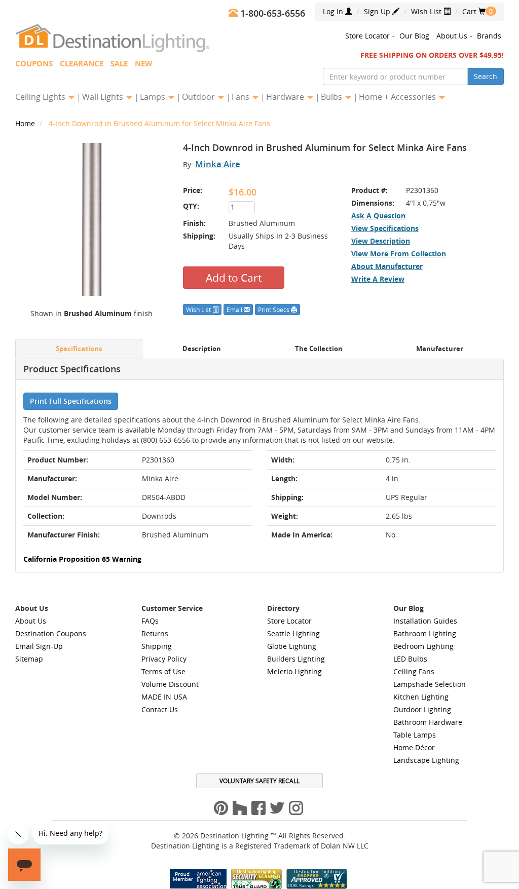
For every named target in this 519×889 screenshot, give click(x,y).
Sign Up (378, 11)
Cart (474, 11)
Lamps (153, 96)
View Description (380, 241)
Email (235, 309)
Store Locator (367, 36)
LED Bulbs (410, 659)
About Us (451, 36)
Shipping (156, 646)
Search (485, 76)
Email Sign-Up (39, 646)
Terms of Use (163, 671)
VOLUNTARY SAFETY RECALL (259, 781)
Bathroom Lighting (424, 633)
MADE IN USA (164, 697)
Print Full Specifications (71, 401)
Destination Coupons (50, 633)
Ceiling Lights (41, 96)
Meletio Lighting (294, 671)
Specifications (79, 348)
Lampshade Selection (429, 684)
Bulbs (332, 96)
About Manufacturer (387, 266)
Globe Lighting (291, 646)
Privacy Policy (164, 659)
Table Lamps (414, 735)
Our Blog (414, 36)
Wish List (427, 11)
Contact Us (159, 709)
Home (26, 123)
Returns (154, 633)
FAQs (150, 621)
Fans (241, 96)
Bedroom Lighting (423, 646)
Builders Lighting (296, 659)
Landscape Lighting (426, 760)
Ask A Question (378, 215)
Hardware (286, 96)
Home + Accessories (398, 96)
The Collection (319, 348)
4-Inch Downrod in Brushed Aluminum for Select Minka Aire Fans (159, 123)
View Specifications (385, 228)
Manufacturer (439, 348)
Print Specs (274, 309)
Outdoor (199, 96)
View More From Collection (398, 253)
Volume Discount (170, 684)
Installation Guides (425, 621)
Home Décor (414, 747)
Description (201, 348)
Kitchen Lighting (421, 697)
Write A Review (377, 279)
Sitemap (29, 659)
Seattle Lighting (293, 633)
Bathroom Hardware (427, 722)
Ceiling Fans (413, 671)
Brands (489, 36)
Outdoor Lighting (422, 709)
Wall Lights (103, 96)
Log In (334, 11)
